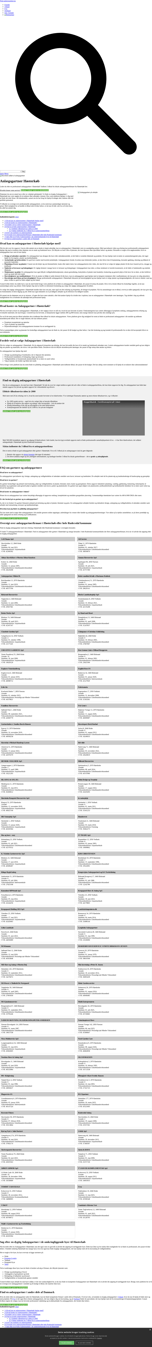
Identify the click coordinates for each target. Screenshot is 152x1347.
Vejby (6, 1264)
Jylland (6, 7)
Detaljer (99, 1338)
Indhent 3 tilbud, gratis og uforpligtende (35, 190)
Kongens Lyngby (10, 1258)
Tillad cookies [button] (66, 1343)
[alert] (76, 1337)
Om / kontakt (9, 13)
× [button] (150, 1330)
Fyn (5, 9)
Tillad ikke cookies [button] (84, 1343)
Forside (7, 5)
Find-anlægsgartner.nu (8, 1)
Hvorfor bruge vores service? (10, 190)
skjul (17, 217)
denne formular (29, 454)
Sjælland (7, 11)
